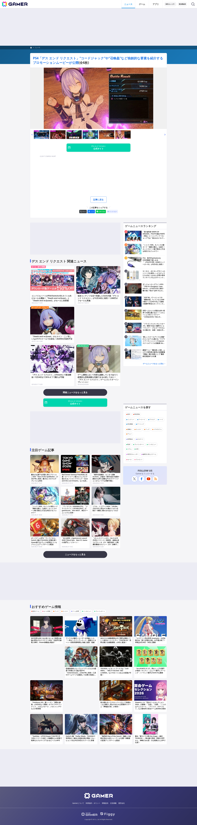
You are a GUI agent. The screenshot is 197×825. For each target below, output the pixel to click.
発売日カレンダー (132, 454)
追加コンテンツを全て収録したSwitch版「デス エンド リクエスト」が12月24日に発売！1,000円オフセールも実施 (98, 298)
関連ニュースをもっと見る (75, 392)
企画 (137, 449)
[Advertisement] (98, 27)
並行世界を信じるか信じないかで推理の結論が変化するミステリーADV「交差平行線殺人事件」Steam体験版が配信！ (46, 640)
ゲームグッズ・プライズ (40, 307)
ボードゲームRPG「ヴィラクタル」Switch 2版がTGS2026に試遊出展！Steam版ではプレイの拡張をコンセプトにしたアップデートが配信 (44, 541)
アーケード (141, 420)
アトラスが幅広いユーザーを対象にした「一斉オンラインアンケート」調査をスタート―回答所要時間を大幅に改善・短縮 (81, 640)
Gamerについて (78, 803)
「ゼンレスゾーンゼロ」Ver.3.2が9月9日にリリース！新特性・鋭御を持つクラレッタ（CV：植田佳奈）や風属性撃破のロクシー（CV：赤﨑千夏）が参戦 (106, 542)
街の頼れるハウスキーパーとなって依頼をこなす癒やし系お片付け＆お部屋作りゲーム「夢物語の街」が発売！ (115, 704)
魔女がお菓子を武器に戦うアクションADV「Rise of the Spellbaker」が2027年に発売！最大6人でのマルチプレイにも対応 (44, 477)
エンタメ (138, 429)
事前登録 (137, 414)
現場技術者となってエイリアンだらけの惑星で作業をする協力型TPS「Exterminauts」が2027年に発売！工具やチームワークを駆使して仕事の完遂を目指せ (81, 672)
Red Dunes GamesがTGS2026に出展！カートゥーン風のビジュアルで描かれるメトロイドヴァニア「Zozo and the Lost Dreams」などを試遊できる (75, 478)
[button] (32, 134)
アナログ (152, 420)
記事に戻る (98, 199)
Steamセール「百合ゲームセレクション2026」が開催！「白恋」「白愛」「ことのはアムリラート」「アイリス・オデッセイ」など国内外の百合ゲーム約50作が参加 (150, 705)
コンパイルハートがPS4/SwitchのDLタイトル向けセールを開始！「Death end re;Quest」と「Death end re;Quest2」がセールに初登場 (51, 298)
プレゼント (139, 460)
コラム (129, 449)
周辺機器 (130, 424)
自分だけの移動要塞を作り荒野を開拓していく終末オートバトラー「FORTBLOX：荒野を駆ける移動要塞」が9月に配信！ (115, 640)
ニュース (128, 4)
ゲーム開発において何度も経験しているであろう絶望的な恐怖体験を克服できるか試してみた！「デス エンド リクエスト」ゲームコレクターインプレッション (98, 378)
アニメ (129, 434)
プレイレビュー (83, 346)
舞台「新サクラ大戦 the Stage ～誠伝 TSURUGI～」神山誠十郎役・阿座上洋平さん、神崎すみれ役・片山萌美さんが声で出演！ (150, 739)
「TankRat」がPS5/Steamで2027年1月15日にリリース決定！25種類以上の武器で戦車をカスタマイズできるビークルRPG (46, 738)
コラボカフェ (157, 429)
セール (129, 460)
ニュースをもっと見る (75, 554)
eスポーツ (140, 439)
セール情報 (46, 611)
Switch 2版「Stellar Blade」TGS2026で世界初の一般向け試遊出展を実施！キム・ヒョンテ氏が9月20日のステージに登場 (81, 738)
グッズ (147, 429)
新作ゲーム (35, 611)
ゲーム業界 (75, 611)
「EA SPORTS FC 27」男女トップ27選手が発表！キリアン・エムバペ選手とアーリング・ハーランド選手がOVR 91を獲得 (150, 670)
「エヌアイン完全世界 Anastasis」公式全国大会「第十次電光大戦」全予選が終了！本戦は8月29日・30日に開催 (150, 640)
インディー (130, 420)
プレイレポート (139, 444)
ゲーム (142, 4)
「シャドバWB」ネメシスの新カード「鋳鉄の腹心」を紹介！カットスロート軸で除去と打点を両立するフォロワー (44, 509)
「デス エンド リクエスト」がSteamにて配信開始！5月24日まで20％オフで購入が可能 (51, 375)
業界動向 (130, 439)
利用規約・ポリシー (93, 803)
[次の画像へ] (98, 98)
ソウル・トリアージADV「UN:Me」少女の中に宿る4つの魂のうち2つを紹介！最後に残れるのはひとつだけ (106, 508)
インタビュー (152, 444)
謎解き (129, 429)
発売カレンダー (170, 4)
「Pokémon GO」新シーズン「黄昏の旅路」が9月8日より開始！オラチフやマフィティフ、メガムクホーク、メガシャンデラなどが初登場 (46, 705)
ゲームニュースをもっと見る (153, 364)
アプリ (156, 4)
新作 (128, 414)
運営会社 (121, 803)
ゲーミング (140, 424)
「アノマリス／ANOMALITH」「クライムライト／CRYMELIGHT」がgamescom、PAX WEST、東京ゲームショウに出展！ (75, 509)
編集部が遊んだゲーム (149, 454)
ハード (161, 420)
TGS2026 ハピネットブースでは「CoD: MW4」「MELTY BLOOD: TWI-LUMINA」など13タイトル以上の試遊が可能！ (115, 671)
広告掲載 (113, 803)
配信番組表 (182, 4)
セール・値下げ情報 (38, 267)
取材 (128, 444)
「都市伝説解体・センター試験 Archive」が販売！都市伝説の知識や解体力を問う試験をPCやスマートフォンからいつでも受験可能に (106, 477)
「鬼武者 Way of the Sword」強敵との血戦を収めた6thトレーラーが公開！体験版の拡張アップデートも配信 (115, 738)
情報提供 (105, 803)
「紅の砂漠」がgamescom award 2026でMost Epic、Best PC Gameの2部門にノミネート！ (74, 540)
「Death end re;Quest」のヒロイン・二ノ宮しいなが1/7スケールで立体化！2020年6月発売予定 (52, 337)
